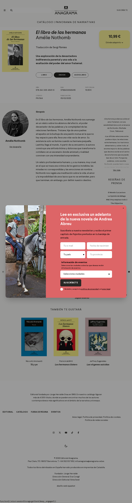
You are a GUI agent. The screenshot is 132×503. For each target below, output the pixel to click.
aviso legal (106, 289)
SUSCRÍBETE (71, 283)
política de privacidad (90, 289)
